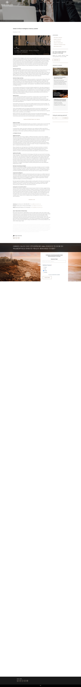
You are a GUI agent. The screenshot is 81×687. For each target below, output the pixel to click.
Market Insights (57, 39)
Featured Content (58, 37)
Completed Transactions (59, 44)
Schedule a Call (32, 199)
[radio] (54, 267)
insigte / (3, 20)
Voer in (65, 117)
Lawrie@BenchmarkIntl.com (37, 205)
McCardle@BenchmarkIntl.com (36, 207)
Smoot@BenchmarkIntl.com (35, 204)
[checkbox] (54, 269)
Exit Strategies (57, 41)
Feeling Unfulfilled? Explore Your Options (32, 119)
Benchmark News (57, 46)
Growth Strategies (58, 42)
